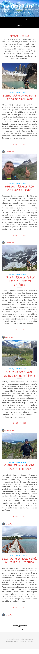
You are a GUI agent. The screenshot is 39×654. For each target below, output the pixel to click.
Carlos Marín (9, 152)
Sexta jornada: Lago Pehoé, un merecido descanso (19, 560)
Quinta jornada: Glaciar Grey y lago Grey (19, 467)
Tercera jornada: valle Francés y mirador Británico (19, 281)
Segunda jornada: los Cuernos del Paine (19, 188)
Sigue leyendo (19, 144)
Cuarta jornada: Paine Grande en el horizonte (19, 374)
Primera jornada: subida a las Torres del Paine (19, 97)
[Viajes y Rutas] (19, 8)
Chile (11, 92)
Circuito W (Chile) (22, 92)
